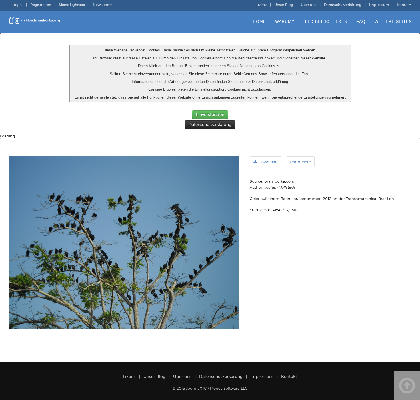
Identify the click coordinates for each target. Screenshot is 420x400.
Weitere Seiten (393, 21)
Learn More (300, 161)
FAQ (361, 21)
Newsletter (102, 5)
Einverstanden (210, 114)
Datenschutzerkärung (342, 5)
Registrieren (40, 5)
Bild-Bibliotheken (325, 21)
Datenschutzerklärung (210, 124)
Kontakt (404, 5)
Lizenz (261, 5)
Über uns (308, 5)
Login (17, 5)
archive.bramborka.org (35, 23)
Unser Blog (283, 5)
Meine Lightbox (72, 5)
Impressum (379, 5)
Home (259, 21)
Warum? (284, 21)
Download (268, 161)
